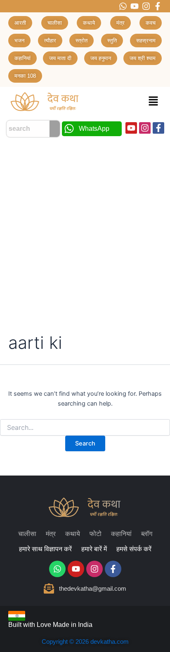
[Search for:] (85, 427)
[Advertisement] (85, 230)
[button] (153, 101)
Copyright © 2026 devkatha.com (85, 641)
